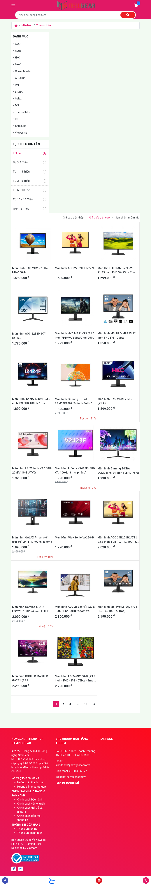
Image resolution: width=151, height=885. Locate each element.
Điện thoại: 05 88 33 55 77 (71, 771)
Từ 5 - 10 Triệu (22, 190)
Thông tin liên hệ (27, 828)
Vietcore (32, 848)
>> (94, 704)
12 (85, 704)
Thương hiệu (43, 25)
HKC (17, 57)
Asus (18, 50)
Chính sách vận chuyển (31, 803)
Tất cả (17, 153)
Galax (18, 98)
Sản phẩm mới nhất (127, 217)
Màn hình (27, 25)
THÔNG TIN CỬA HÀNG (25, 824)
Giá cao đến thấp (73, 217)
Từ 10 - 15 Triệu (23, 199)
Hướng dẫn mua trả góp (31, 786)
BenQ (18, 64)
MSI (17, 105)
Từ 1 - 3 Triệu (21, 171)
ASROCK (20, 78)
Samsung (20, 125)
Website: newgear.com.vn (71, 777)
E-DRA (19, 91)
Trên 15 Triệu (21, 208)
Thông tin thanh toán (30, 832)
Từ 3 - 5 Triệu (21, 180)
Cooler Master (23, 71)
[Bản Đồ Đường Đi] (67, 782)
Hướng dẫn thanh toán (30, 782)
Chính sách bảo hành (30, 799)
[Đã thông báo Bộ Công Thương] (25, 858)
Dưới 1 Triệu (20, 162)
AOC (17, 43)
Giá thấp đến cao (99, 217)
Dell (17, 84)
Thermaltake (22, 112)
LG (16, 119)
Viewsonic (21, 132)
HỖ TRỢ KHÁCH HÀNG (25, 778)
